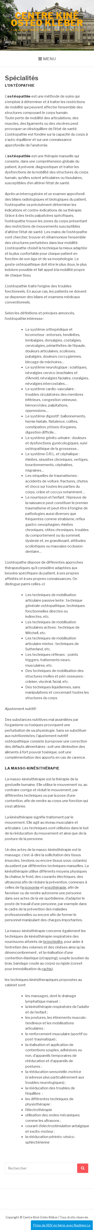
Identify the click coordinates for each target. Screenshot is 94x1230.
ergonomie (30, 887)
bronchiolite (53, 942)
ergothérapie (55, 887)
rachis (47, 969)
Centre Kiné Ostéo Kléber (47, 19)
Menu (49, 58)
